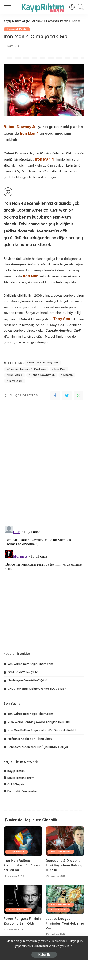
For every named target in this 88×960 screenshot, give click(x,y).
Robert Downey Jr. (43, 375)
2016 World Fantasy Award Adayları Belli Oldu (39, 722)
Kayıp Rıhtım (16, 771)
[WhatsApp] (78, 395)
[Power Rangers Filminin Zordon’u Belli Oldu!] (23, 899)
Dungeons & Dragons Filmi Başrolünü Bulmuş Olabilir (64, 865)
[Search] (79, 7)
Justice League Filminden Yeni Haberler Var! (65, 923)
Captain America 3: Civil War (27, 369)
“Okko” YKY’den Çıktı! (23, 672)
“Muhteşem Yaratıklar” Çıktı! (27, 680)
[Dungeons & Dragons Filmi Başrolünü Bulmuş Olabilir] (65, 841)
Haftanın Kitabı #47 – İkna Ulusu (30, 738)
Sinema (68, 375)
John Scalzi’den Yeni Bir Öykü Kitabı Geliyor (38, 747)
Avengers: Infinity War (43, 362)
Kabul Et (44, 954)
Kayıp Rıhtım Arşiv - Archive (23, 21)
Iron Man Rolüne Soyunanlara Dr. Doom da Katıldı (42, 730)
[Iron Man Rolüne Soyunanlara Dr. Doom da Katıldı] (23, 841)
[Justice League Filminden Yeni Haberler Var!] (65, 899)
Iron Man (59, 369)
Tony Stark (15, 380)
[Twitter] (67, 395)
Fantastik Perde (57, 21)
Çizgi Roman (16, 851)
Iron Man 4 (15, 375)
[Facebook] (55, 395)
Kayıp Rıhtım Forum (20, 777)
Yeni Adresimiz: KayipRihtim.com (30, 664)
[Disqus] (44, 460)
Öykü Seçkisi (16, 784)
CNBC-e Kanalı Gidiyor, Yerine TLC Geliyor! (37, 688)
